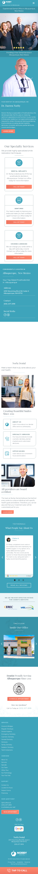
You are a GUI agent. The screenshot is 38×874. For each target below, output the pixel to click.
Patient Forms (6, 790)
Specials (4, 765)
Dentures (4, 742)
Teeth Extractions (7, 750)
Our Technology (6, 773)
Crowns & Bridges (7, 726)
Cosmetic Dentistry (7, 737)
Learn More (8, 131)
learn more (7, 512)
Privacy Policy (11, 862)
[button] (34, 3)
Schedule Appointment (19, 699)
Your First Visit (5, 775)
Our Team (4, 767)
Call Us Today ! (19, 187)
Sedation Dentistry (7, 747)
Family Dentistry (6, 745)
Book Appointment (10, 812)
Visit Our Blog (19, 824)
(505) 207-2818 (25, 708)
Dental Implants (6, 731)
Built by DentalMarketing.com (19, 864)
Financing (4, 793)
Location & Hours (7, 788)
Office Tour (4, 770)
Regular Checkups (7, 729)
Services (4, 762)
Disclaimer (27, 862)
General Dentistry (7, 739)
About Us (4, 760)
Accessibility (20, 862)
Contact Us (5, 785)
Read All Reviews (19, 585)
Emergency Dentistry (8, 734)
